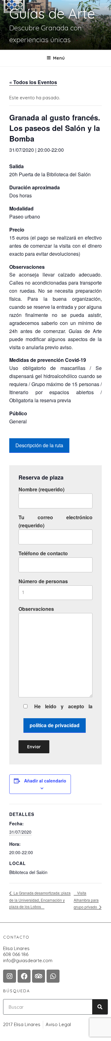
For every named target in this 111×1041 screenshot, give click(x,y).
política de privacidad (55, 725)
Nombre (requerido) (41, 489)
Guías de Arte (52, 13)
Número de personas (43, 581)
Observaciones (36, 608)
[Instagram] (9, 976)
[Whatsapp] (53, 976)
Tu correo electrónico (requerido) (55, 521)
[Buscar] (100, 1006)
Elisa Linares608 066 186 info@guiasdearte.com (27, 954)
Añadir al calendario (45, 780)
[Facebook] (24, 976)
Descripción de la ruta (39, 445)
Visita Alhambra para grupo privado (86, 899)
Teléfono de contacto (43, 553)
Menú (59, 58)
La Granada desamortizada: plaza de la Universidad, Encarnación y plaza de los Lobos (40, 899)
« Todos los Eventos (33, 82)
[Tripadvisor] (38, 976)
